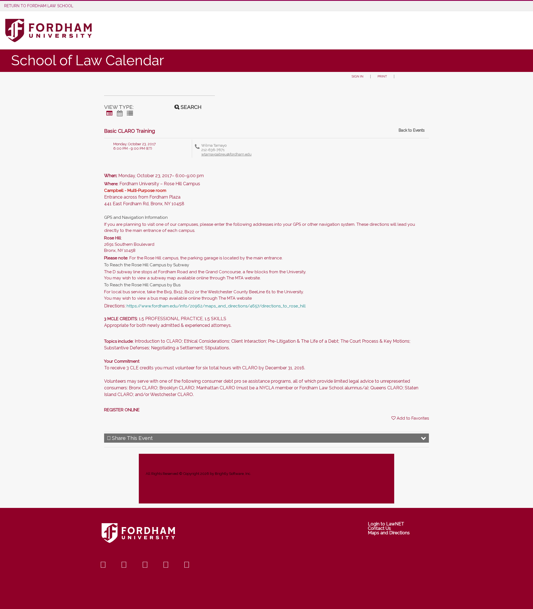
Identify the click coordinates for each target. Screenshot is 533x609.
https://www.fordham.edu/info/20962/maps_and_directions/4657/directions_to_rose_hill (216, 306)
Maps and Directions (389, 533)
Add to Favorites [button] (413, 418)
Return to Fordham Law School (38, 6)
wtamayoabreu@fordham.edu (226, 154)
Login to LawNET (386, 524)
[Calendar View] (119, 113)
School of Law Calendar (87, 60)
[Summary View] (109, 113)
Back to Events (412, 130)
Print (382, 76)
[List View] (130, 113)
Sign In (357, 76)
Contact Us (379, 528)
